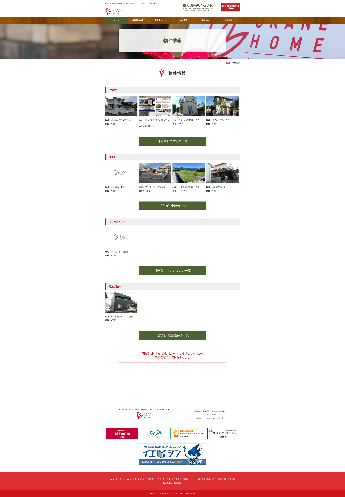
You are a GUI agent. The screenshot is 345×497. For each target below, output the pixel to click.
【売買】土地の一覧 (172, 206)
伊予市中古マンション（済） (121, 238)
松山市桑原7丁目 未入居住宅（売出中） (155, 106)
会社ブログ (206, 20)
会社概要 (183, 20)
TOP (228, 63)
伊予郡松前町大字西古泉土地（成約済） (155, 173)
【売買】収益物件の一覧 (172, 335)
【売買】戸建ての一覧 (172, 141)
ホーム (116, 20)
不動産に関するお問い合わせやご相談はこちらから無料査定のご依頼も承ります (172, 355)
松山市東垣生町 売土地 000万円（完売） (222, 173)
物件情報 (228, 20)
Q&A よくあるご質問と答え (149, 479)
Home (111, 479)
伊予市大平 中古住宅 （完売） (222, 106)
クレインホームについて (126, 479)
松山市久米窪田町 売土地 (188, 173)
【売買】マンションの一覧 (172, 270)
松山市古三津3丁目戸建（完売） (121, 106)
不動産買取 (200, 479)
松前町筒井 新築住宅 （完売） (188, 106)
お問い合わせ (188, 479)
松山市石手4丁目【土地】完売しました (121, 173)
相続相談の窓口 (138, 20)
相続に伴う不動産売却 (216, 479)
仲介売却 (231, 479)
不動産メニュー (161, 20)
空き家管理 (167, 483)
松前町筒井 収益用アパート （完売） (121, 302)
